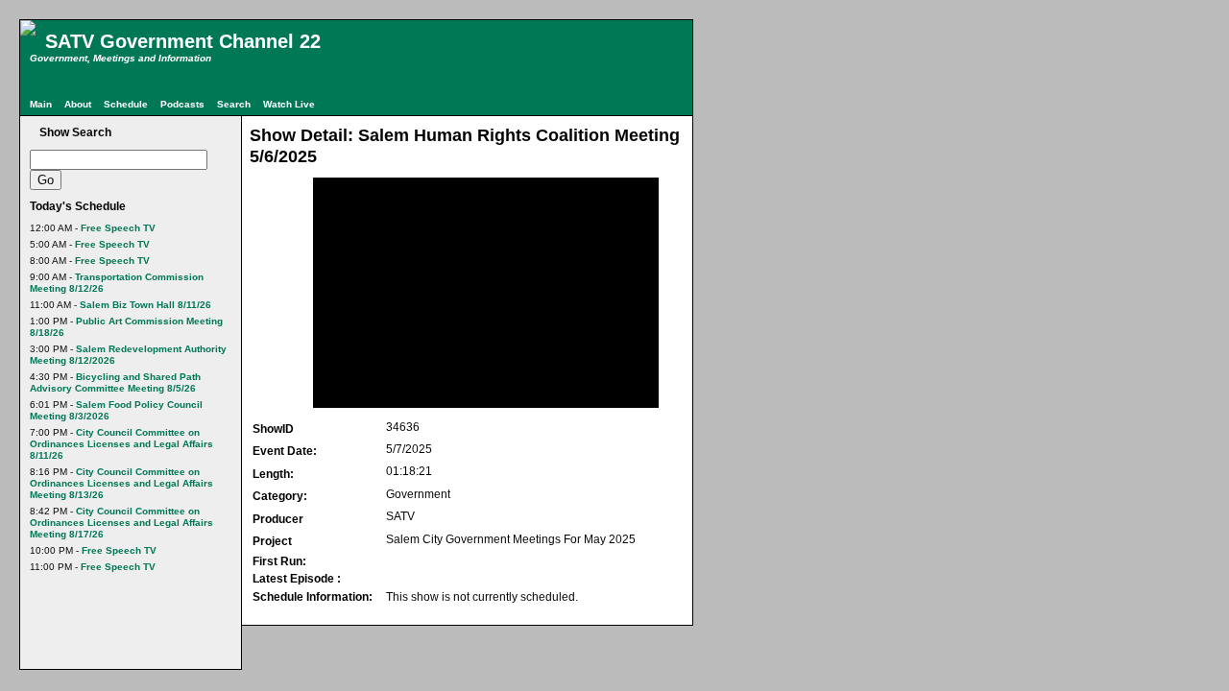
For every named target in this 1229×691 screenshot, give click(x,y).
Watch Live (289, 104)
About (77, 104)
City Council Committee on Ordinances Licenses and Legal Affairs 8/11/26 (121, 444)
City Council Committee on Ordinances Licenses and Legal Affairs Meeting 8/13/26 (121, 483)
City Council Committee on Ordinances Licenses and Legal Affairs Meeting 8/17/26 (121, 522)
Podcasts (182, 104)
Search (234, 104)
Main (41, 104)
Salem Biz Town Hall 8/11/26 (145, 304)
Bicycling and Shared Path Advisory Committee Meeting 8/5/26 (115, 382)
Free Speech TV (118, 228)
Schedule (126, 104)
